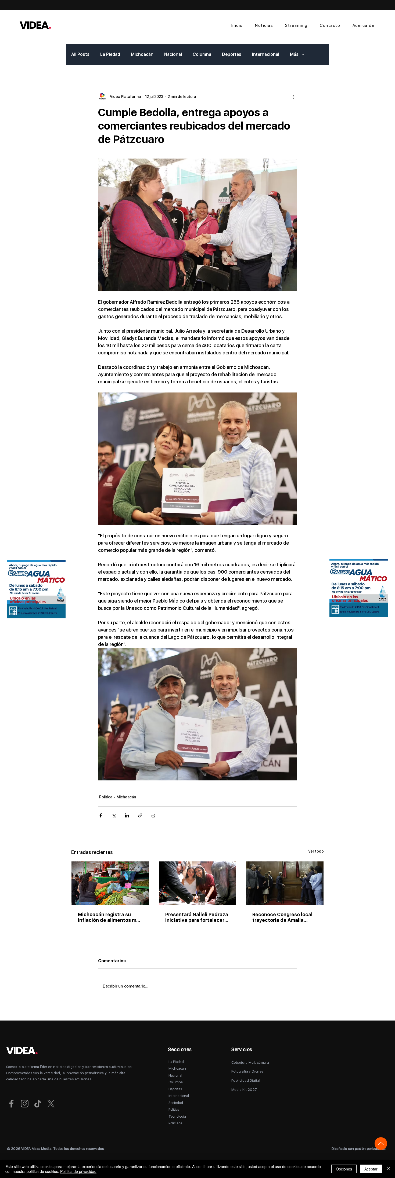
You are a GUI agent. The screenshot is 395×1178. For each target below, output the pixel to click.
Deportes (231, 54)
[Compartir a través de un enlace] (140, 815)
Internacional (265, 54)
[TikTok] (38, 1103)
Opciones (344, 1169)
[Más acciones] (293, 96)
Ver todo (316, 851)
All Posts (80, 54)
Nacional (173, 54)
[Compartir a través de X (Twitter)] (113, 815)
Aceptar (371, 1169)
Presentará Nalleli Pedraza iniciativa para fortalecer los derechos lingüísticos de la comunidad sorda (196, 917)
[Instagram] (24, 1103)
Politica (105, 797)
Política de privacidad (78, 1171)
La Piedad (110, 54)
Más (294, 54)
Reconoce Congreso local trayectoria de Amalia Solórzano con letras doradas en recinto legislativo (282, 917)
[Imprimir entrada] (153, 815)
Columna (202, 54)
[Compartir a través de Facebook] (100, 815)
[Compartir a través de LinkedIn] (127, 815)
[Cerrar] (388, 1169)
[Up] (381, 1143)
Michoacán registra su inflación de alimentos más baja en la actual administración (110, 917)
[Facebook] (11, 1103)
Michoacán (142, 54)
